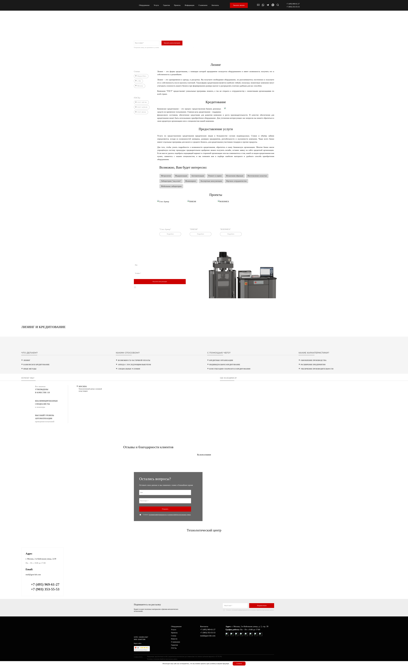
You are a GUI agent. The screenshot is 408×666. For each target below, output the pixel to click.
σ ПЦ (139, 81)
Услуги (173, 629)
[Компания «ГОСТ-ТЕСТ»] (118, 5)
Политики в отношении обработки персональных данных (176, 47)
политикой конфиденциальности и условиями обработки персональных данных (164, 287)
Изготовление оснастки (257, 176)
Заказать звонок (239, 5)
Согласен (239, 663)
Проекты (174, 633)
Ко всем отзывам (204, 454)
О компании (175, 642)
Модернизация (181, 176)
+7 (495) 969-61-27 (293, 4)
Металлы (140, 86)
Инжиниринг (190, 181)
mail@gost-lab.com (33, 574)
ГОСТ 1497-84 (142, 102)
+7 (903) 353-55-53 (293, 7)
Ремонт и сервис (215, 176)
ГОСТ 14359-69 (142, 107)
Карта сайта (137, 643)
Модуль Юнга (141, 76)
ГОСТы (174, 648)
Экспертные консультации (211, 181)
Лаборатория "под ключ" (171, 181)
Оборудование (176, 626)
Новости (174, 639)
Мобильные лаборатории (171, 186)
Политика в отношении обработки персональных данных (162, 659)
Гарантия (174, 645)
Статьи (173, 636)
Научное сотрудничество (236, 181)
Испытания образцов (234, 176)
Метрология (166, 176)
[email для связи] (258, 6)
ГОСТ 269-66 (141, 112)
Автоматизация (197, 176)
